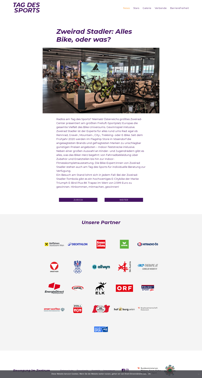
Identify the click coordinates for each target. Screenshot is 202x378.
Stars (136, 8)
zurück (78, 200)
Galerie (147, 8)
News (126, 8)
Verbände (161, 8)
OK (149, 374)
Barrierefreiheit (179, 8)
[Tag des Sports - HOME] (26, 8)
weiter (124, 200)
